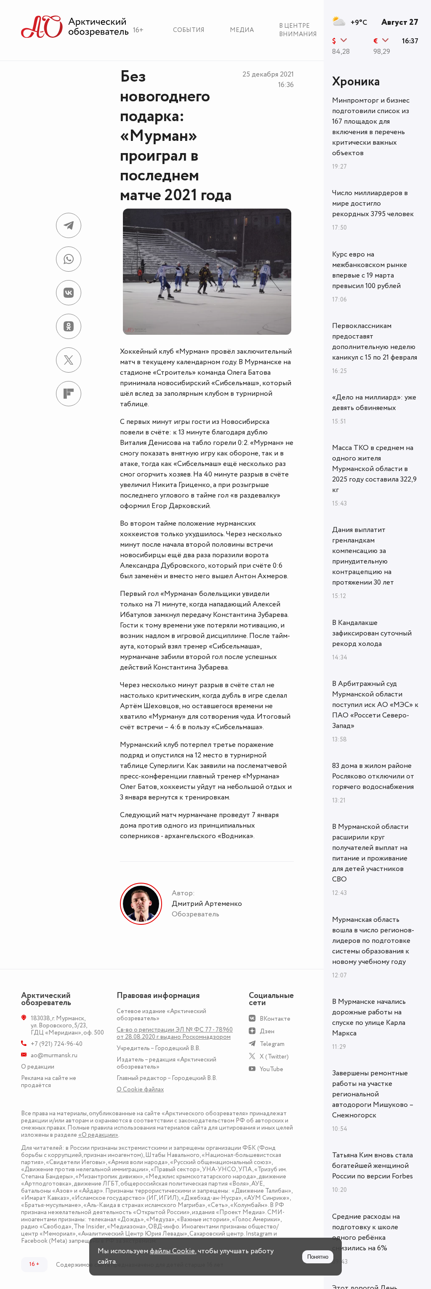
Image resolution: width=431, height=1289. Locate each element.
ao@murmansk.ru (54, 1055)
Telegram (272, 1044)
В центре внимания (298, 30)
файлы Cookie (172, 1251)
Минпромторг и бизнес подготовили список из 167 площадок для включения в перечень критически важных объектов (371, 126)
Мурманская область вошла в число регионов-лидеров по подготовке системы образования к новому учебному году (373, 941)
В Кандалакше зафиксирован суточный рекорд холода (372, 633)
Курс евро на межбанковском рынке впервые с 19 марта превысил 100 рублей (369, 270)
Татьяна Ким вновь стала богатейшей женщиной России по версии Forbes (372, 1165)
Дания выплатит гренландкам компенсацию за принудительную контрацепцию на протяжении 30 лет (363, 556)
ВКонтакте (275, 1018)
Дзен (267, 1031)
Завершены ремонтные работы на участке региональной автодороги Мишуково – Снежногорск (372, 1094)
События (189, 30)
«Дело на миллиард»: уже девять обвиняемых (374, 402)
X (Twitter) (274, 1056)
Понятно (317, 1257)
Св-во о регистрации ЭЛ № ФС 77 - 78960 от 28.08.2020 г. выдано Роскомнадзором (175, 1033)
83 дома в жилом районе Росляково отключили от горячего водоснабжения (373, 776)
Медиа (242, 30)
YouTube (271, 1069)
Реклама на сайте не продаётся (48, 1082)
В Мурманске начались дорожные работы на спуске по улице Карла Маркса (369, 1017)
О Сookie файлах (140, 1089)
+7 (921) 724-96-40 (56, 1044)
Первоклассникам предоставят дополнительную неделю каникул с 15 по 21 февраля (374, 342)
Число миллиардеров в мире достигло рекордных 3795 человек (373, 203)
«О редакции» (98, 1134)
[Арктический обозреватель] (75, 27)
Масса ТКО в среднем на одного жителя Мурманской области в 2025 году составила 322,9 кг (374, 469)
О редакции (37, 1066)
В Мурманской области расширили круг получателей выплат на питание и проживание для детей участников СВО (370, 853)
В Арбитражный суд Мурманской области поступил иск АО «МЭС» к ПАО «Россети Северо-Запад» (375, 705)
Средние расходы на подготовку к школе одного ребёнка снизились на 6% (366, 1232)
